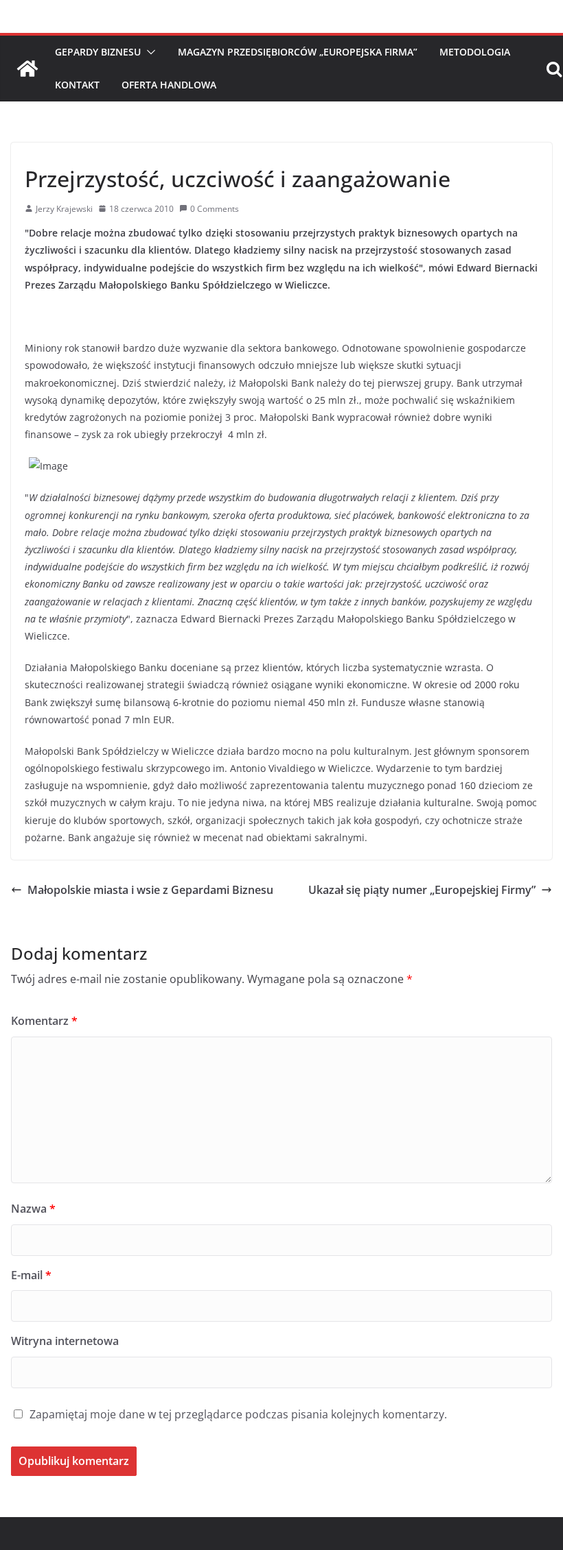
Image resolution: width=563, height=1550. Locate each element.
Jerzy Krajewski (64, 209)
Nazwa (33, 1208)
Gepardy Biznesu (98, 51)
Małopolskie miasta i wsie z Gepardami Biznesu (150, 889)
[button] (148, 52)
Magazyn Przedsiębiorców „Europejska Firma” (297, 51)
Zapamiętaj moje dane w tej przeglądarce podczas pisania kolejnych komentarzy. (238, 1414)
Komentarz (44, 1020)
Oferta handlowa (169, 84)
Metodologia (474, 51)
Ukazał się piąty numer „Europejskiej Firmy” (422, 889)
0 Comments (214, 209)
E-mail (31, 1275)
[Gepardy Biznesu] (27, 68)
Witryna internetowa (65, 1340)
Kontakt (77, 84)
